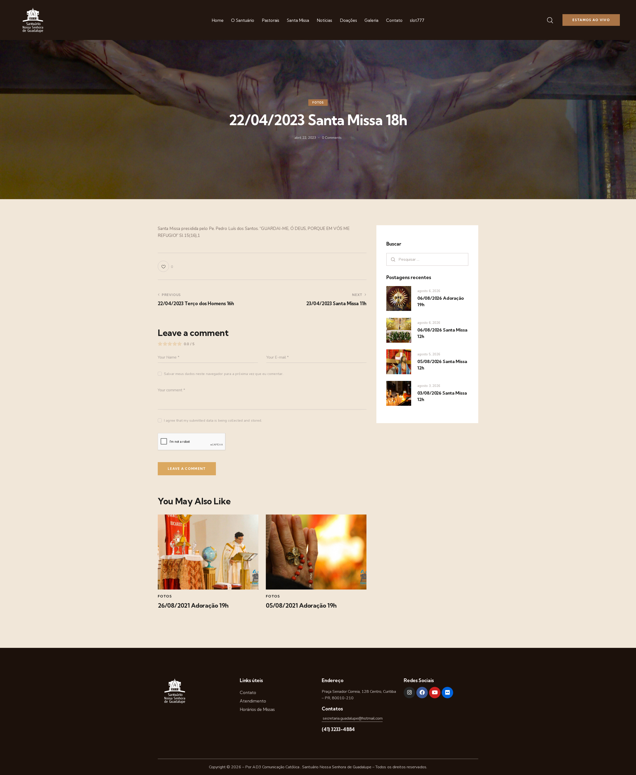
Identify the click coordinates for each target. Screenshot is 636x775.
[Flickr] (447, 692)
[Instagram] (409, 692)
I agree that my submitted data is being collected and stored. (213, 420)
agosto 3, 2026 (428, 386)
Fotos (318, 103)
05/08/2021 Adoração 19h (301, 605)
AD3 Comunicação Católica (276, 767)
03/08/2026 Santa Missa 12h (442, 396)
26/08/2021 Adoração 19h (193, 605)
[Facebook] (422, 692)
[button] (165, 266)
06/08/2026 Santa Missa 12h (442, 333)
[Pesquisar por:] (427, 259)
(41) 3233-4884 (338, 729)
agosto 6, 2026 (428, 291)
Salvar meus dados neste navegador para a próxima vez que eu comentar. (223, 373)
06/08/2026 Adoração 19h (440, 301)
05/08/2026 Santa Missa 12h (442, 365)
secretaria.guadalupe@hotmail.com (352, 718)
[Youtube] (434, 692)
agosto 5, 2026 (428, 354)
